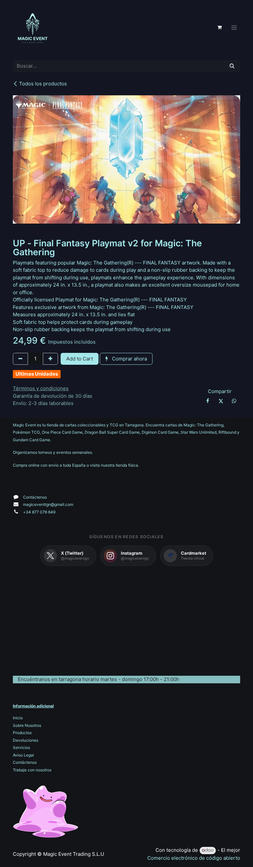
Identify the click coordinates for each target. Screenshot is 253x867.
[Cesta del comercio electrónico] (219, 27)
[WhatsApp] (234, 401)
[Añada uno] (50, 359)
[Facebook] (207, 401)
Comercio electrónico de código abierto (193, 858)
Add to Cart (79, 359)
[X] (221, 401)
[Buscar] (232, 66)
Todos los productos (43, 83)
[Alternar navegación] (234, 27)
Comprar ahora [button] (129, 359)
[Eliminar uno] (20, 359)
